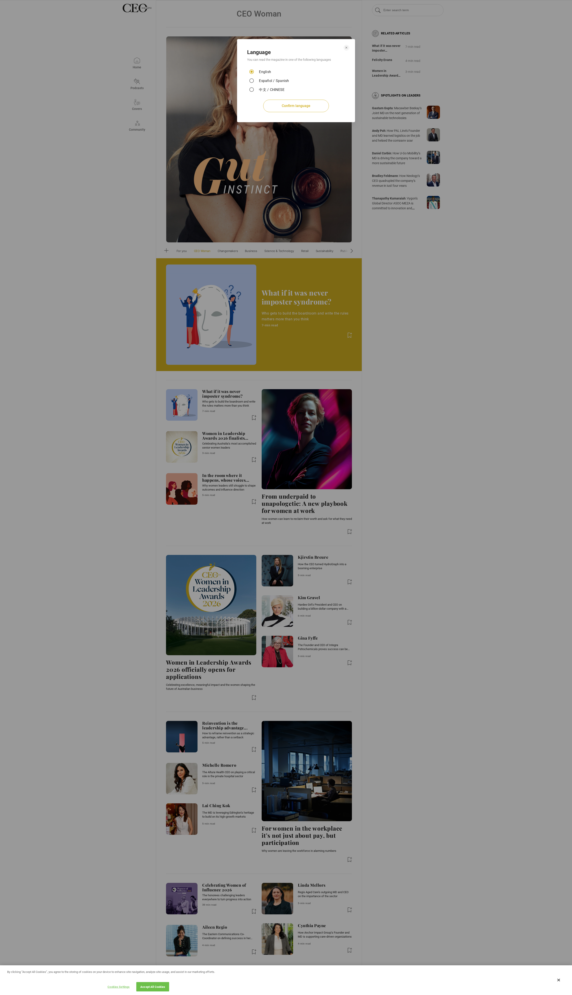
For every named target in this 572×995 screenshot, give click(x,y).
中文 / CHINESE (271, 90)
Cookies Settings (118, 986)
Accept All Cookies (152, 986)
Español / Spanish (274, 81)
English (265, 72)
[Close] (558, 980)
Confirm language (296, 106)
